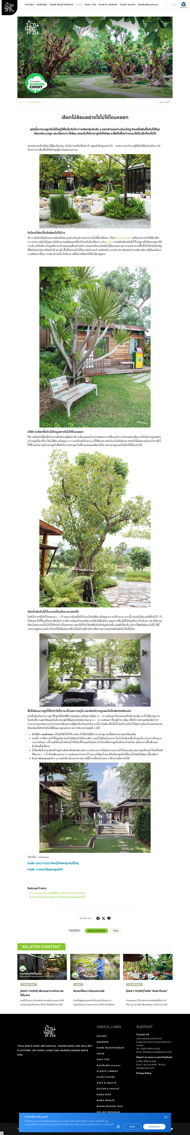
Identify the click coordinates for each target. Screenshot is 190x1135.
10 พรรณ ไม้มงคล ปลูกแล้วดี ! (49, 869)
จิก (123, 237)
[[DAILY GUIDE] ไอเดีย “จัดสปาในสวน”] (148, 967)
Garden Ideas (33, 102)
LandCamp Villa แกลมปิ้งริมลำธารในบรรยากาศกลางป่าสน (58, 893)
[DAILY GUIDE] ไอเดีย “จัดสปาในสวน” (147, 991)
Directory (104, 1094)
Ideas (79, 4)
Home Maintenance (61, 4)
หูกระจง (109, 241)
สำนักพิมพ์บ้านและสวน (148, 4)
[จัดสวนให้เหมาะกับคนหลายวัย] (95, 967)
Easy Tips (90, 4)
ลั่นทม (118, 237)
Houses (29, 4)
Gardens (42, 4)
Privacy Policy (143, 1073)
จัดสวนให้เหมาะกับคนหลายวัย (88, 991)
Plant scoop (128, 4)
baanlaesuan (96, 930)
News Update (106, 1100)
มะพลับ (128, 237)
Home (20, 102)
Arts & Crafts (106, 1082)
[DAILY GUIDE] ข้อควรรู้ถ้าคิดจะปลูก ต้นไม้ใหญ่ (57, 863)
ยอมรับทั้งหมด (154, 1126)
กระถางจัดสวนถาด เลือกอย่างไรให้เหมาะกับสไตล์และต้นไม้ (58, 897)
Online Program (108, 1112)
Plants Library (108, 4)
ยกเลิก (132, 1126)
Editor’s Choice (108, 1088)
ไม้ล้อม (116, 930)
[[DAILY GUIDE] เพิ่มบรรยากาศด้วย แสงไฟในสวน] (42, 967)
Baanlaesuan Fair (109, 1106)
